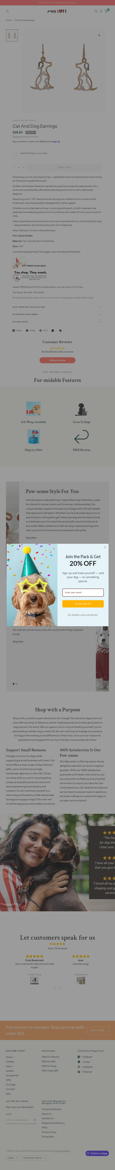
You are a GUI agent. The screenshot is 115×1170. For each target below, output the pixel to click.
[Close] (105, 547)
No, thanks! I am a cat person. (83, 614)
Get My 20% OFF (83, 603)
